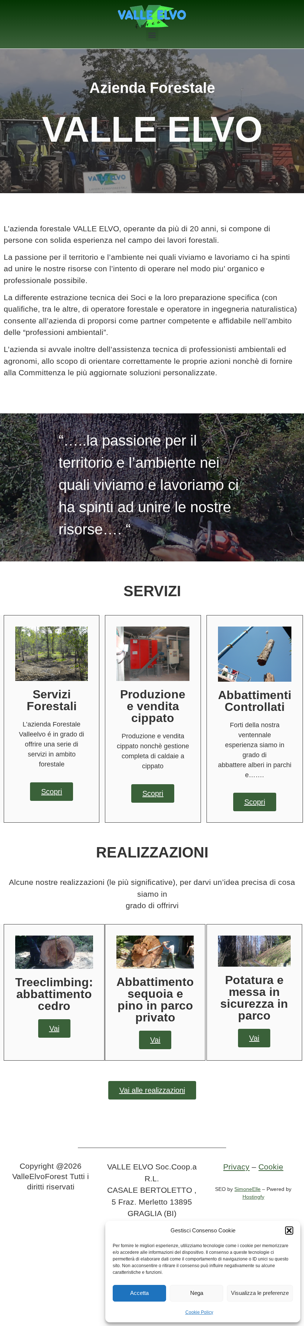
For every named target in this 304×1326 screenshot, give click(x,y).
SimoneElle (247, 1189)
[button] (289, 1230)
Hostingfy (253, 1197)
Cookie (270, 1166)
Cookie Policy (199, 1312)
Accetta (139, 1293)
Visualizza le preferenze (260, 1293)
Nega (196, 1293)
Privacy (236, 1166)
